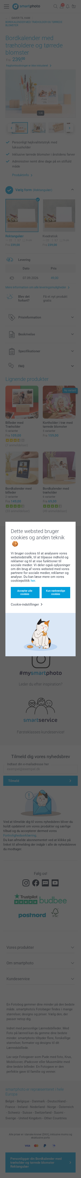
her (33, 581)
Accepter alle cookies (24, 592)
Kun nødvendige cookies (55, 592)
